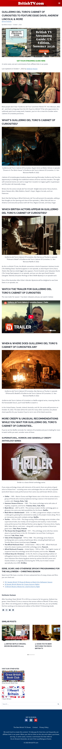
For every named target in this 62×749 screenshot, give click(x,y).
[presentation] (15, 632)
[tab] (29, 654)
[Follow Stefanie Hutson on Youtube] (9, 610)
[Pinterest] (35, 720)
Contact (35, 727)
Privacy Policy (43, 727)
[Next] (58, 639)
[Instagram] (31, 720)
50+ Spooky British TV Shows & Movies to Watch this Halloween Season (28, 582)
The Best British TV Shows (22, 727)
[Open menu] (59, 3)
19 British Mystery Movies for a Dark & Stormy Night (22, 587)
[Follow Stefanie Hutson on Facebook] (3, 610)
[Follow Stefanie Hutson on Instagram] (6, 610)
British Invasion (7, 21)
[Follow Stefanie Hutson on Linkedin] (13, 610)
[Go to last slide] (4, 639)
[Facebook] (26, 720)
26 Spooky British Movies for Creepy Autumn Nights (22, 584)
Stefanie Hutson (7, 24)
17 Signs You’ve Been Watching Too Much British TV (43, 646)
